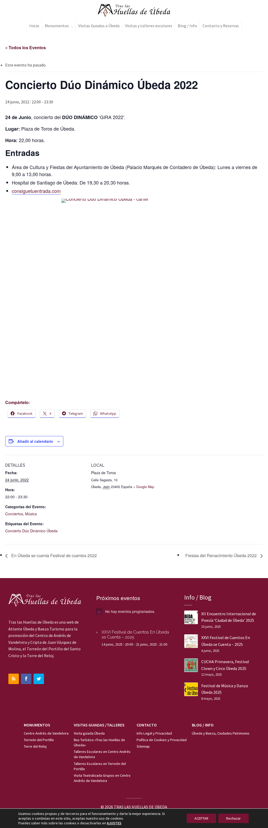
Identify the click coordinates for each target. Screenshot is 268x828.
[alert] (134, 611)
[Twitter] (39, 679)
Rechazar (233, 818)
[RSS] (13, 679)
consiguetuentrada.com (36, 190)
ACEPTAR (201, 818)
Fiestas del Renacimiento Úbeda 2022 (221, 555)
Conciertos (14, 513)
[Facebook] (26, 679)
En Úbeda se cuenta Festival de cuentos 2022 (53, 555)
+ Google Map (143, 486)
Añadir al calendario (35, 441)
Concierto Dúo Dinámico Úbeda (31, 530)
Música (31, 513)
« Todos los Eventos (25, 47)
